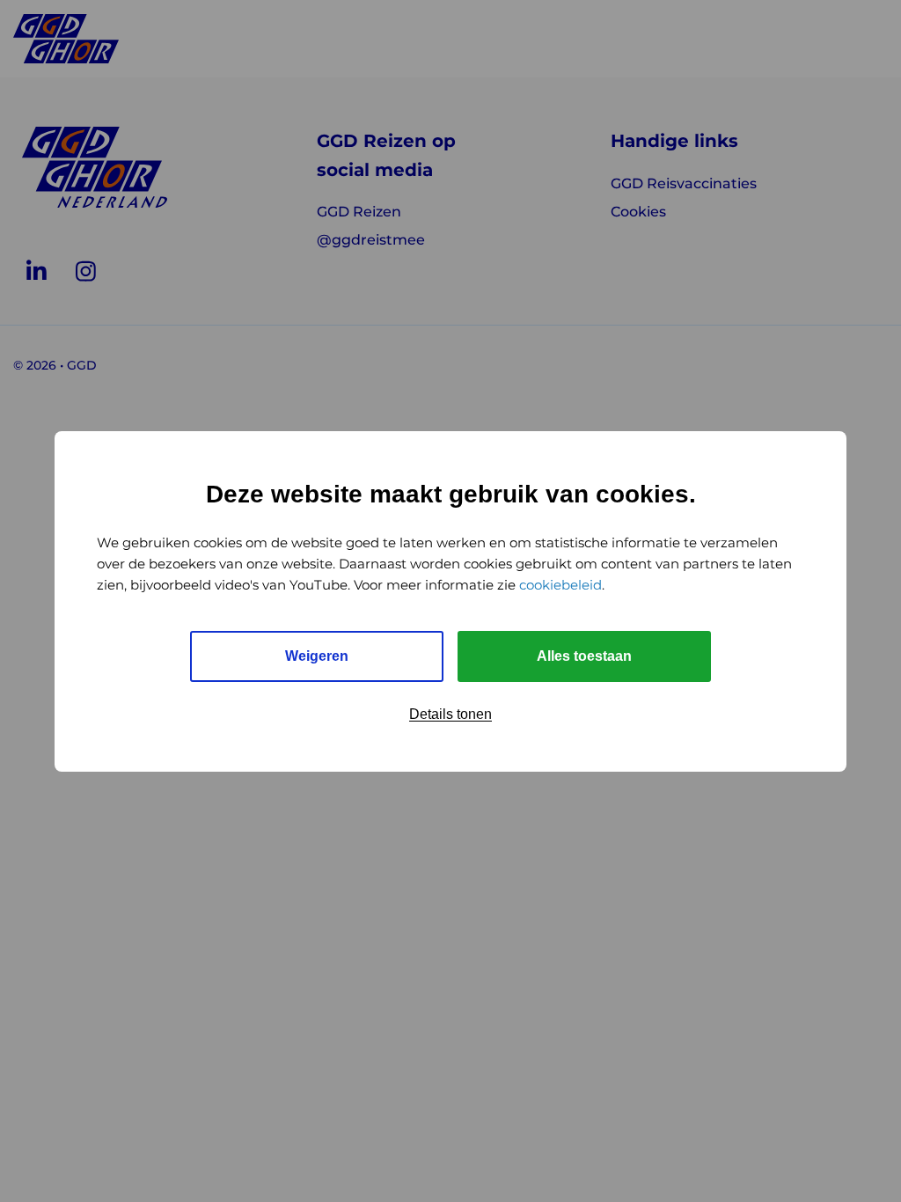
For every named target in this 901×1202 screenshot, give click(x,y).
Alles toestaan (584, 656)
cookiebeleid (560, 584)
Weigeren (316, 656)
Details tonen (450, 714)
